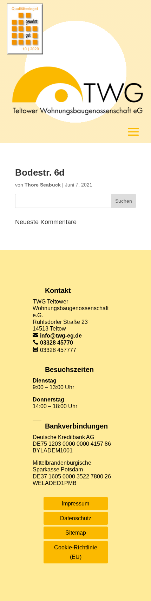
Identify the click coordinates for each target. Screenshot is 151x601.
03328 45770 (56, 343)
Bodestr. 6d (40, 172)
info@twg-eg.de (61, 336)
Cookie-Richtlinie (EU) (75, 552)
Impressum (75, 504)
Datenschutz (75, 518)
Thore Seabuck (43, 185)
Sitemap (75, 533)
